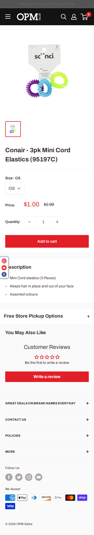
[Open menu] (7, 16)
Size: (12, 178)
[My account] (74, 17)
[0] (84, 17)
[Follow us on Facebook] (9, 477)
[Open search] (64, 17)
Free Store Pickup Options (33, 316)
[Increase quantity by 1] (57, 221)
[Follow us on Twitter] (18, 477)
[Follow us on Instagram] (28, 477)
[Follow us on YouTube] (38, 477)
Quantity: (13, 222)
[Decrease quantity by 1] (29, 221)
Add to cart (47, 241)
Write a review (47, 376)
